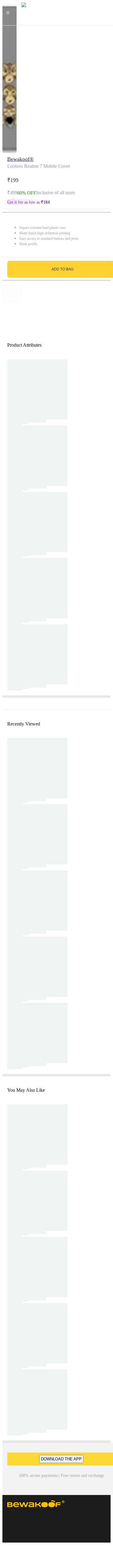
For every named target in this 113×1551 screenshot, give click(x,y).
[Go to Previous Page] (8, 12)
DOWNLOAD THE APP (61, 1459)
